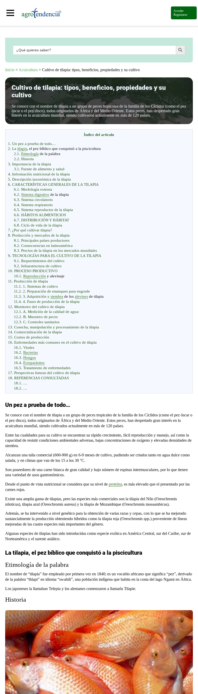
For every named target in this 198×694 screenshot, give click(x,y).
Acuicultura (28, 70)
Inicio (9, 70)
